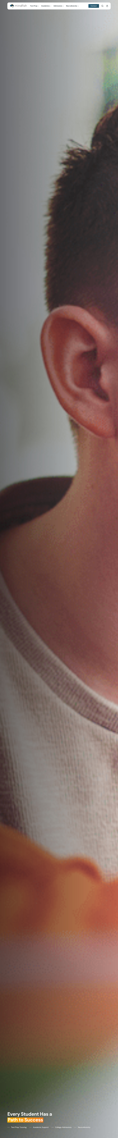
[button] (17, 1127)
